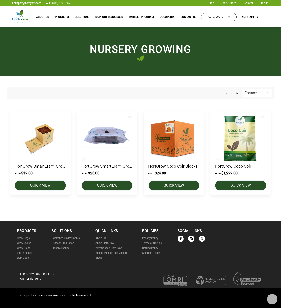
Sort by (232, 93)
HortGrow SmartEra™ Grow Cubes (106, 166)
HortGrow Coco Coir (233, 166)
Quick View (40, 185)
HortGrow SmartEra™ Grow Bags (40, 166)
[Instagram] (191, 239)
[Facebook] (181, 239)
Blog (211, 3)
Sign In (264, 3)
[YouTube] (202, 239)
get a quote (228, 3)
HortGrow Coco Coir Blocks (172, 166)
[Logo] (20, 16)
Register (248, 3)
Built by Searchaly (140, 305)
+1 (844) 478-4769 (59, 3)
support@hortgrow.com (27, 3)
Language (249, 17)
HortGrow (46, 295)
